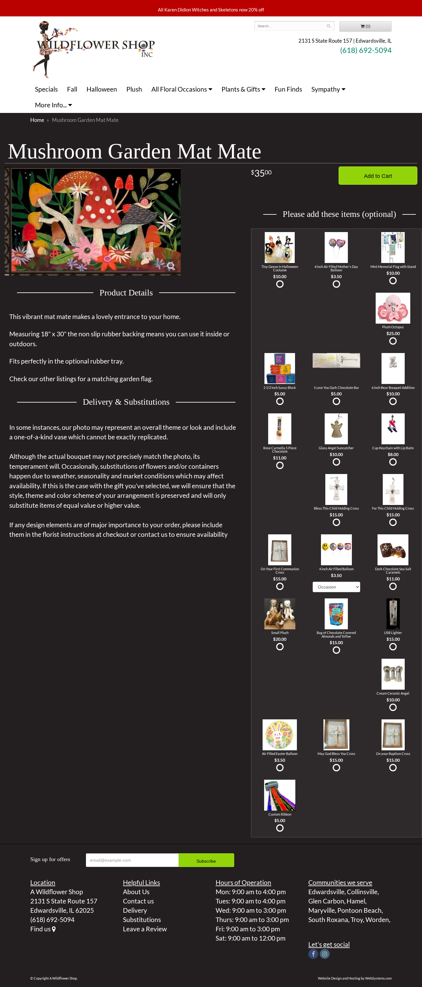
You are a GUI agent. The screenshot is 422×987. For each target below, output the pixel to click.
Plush (134, 89)
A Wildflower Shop (94, 49)
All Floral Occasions (179, 89)
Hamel (356, 901)
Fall (72, 89)
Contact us (138, 901)
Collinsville (362, 891)
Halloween (102, 89)
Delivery (135, 910)
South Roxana (328, 919)
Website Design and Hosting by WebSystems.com (355, 978)
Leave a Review (145, 929)
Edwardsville (326, 891)
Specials (46, 89)
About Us (136, 891)
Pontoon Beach (359, 910)
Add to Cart (378, 176)
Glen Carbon (326, 901)
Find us (41, 929)
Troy (357, 919)
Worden (377, 919)
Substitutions (142, 919)
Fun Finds (288, 89)
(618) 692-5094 (366, 50)
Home (37, 120)
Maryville (321, 910)
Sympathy (325, 89)
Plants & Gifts (241, 89)
